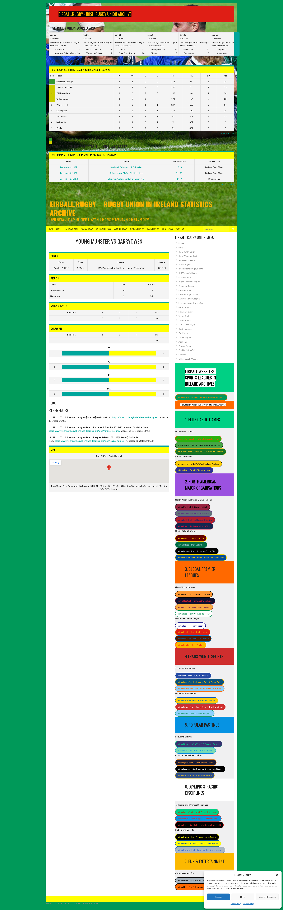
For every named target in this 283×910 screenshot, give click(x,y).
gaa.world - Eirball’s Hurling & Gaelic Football (198, 439)
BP (208, 75)
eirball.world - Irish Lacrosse (191, 538)
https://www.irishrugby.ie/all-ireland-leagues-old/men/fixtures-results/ (84, 430)
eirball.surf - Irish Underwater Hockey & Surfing (200, 688)
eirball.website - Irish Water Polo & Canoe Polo (199, 682)
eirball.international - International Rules (196, 700)
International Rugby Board (190, 268)
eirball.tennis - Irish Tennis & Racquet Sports (198, 744)
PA (191, 75)
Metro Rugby (184, 307)
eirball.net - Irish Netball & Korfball (194, 594)
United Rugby (184, 277)
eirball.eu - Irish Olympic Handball (193, 675)
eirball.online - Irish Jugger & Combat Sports (198, 818)
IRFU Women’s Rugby (188, 256)
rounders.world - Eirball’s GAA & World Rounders (200, 451)
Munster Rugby (137, 228)
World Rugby (87, 228)
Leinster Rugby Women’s (189, 294)
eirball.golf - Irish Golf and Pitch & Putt (196, 762)
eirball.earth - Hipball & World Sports (195, 713)
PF (173, 75)
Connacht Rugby (103, 228)
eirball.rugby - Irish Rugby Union (192, 632)
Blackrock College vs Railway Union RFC (126, 179)
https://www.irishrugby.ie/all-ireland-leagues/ (135, 417)
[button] (277, 874)
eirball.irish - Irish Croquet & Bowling (195, 775)
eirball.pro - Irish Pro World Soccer (193, 613)
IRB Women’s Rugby (187, 273)
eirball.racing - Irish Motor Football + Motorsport (200, 850)
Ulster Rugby (153, 228)
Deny (242, 897)
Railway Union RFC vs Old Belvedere (126, 173)
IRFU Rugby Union (71, 228)
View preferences (267, 897)
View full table (227, 133)
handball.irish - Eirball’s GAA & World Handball (199, 445)
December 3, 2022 (68, 167)
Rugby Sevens (185, 329)
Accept (218, 897)
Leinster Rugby (120, 228)
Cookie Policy (236, 903)
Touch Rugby (184, 337)
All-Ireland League (186, 260)
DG (157, 312)
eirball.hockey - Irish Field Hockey (193, 638)
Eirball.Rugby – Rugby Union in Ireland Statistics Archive (131, 208)
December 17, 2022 (69, 179)
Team (59, 75)
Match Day (214, 161)
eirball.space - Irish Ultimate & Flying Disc (197, 551)
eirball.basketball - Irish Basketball (193, 513)
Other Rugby (167, 228)
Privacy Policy (248, 903)
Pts (225, 75)
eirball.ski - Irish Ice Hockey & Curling (195, 520)
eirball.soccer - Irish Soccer (190, 626)
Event (126, 161)
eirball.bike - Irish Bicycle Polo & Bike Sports (198, 843)
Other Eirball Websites (189, 359)
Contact (182, 354)
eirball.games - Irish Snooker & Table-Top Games (200, 769)
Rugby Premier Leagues (189, 281)
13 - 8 (179, 167)
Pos (52, 75)
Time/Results (179, 161)
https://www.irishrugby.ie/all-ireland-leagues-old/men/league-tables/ (90, 440)
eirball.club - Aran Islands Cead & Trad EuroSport (200, 707)
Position (71, 312)
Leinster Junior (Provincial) (190, 303)
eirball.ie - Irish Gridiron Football (192, 507)
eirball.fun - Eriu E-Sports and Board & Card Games (201, 887)
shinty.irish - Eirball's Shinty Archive (194, 470)
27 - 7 (179, 179)
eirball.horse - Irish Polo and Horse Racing (197, 837)
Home (51, 228)
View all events (227, 184)
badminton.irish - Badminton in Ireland (195, 750)
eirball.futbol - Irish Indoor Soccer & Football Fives (201, 557)
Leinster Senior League (189, 298)
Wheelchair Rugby (186, 324)
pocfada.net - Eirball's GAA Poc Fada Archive (198, 464)
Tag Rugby (183, 333)
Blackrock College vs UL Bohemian (126, 167)
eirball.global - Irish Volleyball (191, 544)
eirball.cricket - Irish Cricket (190, 645)
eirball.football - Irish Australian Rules (195, 601)
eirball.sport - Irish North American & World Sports (201, 397)
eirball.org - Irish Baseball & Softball (194, 526)
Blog (58, 228)
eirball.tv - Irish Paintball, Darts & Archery (197, 812)
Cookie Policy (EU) (186, 350)
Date (68, 161)
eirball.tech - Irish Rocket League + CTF (196, 880)
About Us (180, 228)
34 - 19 (179, 173)
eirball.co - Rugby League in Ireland (194, 607)
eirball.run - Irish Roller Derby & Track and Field (199, 825)
